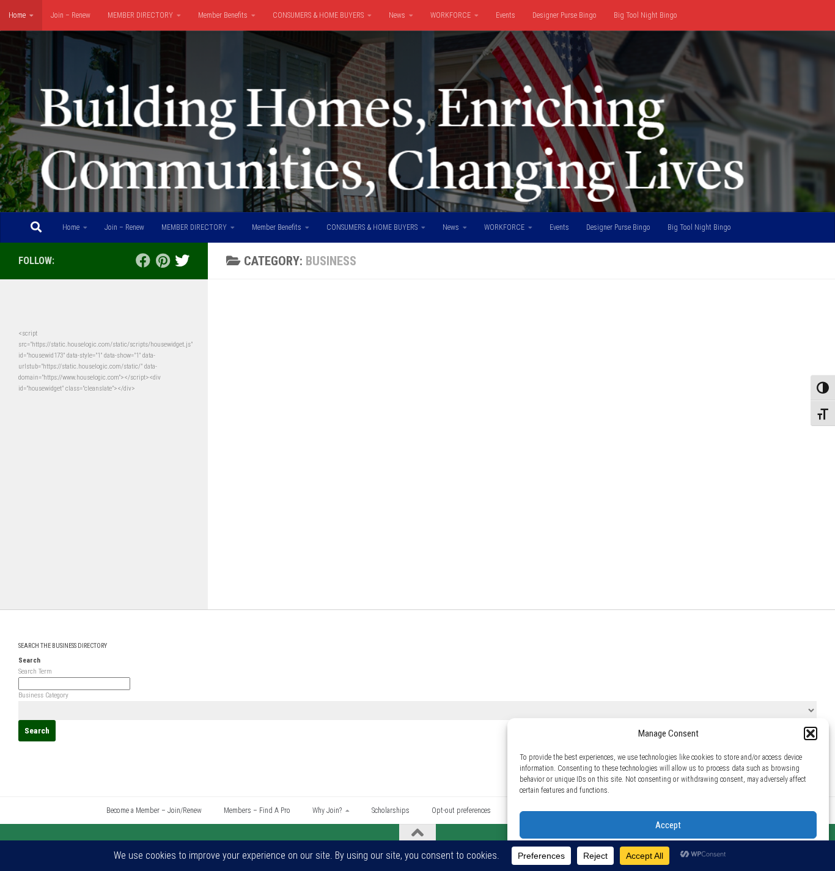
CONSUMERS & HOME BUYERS (318, 15)
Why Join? (327, 810)
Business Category (43, 695)
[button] (810, 733)
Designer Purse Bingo (564, 15)
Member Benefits (223, 15)
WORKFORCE (450, 15)
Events (505, 15)
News (397, 15)
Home (17, 15)
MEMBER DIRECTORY (140, 15)
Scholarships (391, 810)
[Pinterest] (162, 260)
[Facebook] (143, 260)
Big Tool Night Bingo (645, 15)
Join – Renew (70, 15)
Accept (668, 825)
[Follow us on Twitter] (182, 260)
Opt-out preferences (461, 810)
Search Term (35, 671)
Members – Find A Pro (257, 810)
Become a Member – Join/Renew (154, 810)
